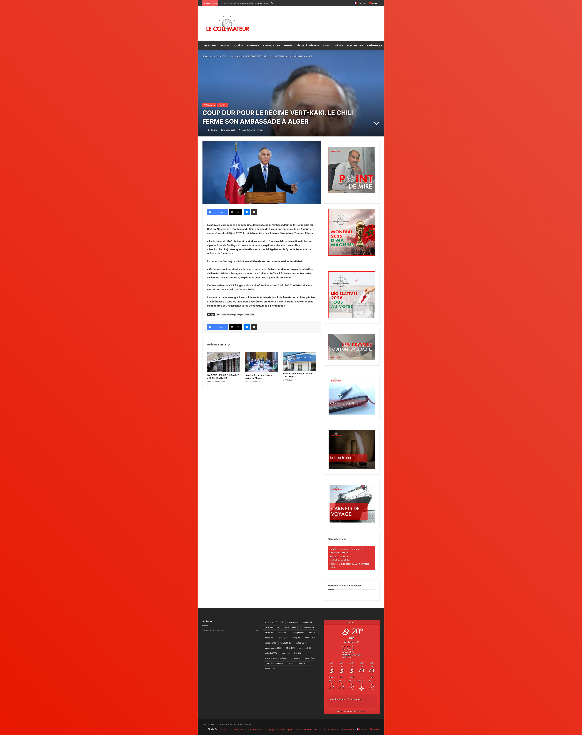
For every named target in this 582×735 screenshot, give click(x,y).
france (270, 638)
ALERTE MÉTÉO (274, 622)
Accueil (208, 56)
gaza (283, 638)
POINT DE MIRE (355, 45)
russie (296, 658)
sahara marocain (274, 663)
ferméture (250, 315)
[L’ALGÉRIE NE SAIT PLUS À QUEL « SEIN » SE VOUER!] (223, 362)
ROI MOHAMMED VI (276, 658)
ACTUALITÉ (219, 56)
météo (301, 643)
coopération (291, 627)
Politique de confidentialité (341, 729)
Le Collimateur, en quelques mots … (247, 729)
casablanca (272, 627)
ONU (290, 648)
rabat (285, 653)
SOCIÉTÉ (238, 45)
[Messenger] (247, 212)
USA (303, 663)
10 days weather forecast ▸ (351, 711)
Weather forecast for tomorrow (345, 699)
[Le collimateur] (227, 23)
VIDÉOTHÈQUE (375, 45)
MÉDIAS (339, 45)
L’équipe (271, 729)
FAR (313, 632)
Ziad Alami (212, 130)
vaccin (270, 668)
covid (308, 627)
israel (310, 638)
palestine (305, 648)
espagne (298, 632)
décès (283, 632)
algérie (292, 622)
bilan (307, 622)
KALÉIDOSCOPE (271, 45)
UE (291, 663)
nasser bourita (273, 648)
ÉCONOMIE (253, 45)
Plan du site (319, 729)
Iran (297, 638)
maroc (270, 643)
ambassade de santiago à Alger (230, 315)
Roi (298, 653)
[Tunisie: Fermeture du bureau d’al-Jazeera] (299, 361)
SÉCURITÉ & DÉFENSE (307, 45)
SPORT (326, 45)
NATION (225, 45)
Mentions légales (285, 729)
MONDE (288, 45)
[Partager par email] (254, 212)
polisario (271, 653)
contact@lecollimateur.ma (350, 549)
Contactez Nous (304, 729)
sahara (310, 658)
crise (269, 632)
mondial (285, 643)
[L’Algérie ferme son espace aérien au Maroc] (261, 362)
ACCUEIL (212, 45)
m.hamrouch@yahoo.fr (341, 552)
